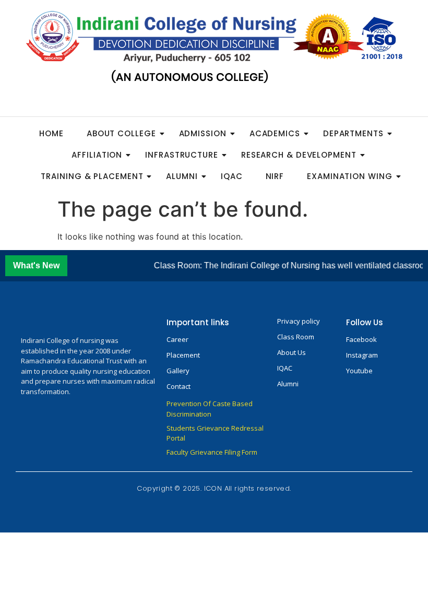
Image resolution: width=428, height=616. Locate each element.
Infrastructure (181, 154)
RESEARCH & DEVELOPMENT (298, 154)
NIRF (275, 176)
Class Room (295, 336)
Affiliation (97, 154)
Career (177, 339)
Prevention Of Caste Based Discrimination (210, 409)
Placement (183, 355)
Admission (203, 133)
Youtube (359, 370)
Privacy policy (298, 321)
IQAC (232, 176)
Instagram (362, 355)
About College (121, 133)
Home (51, 133)
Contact (179, 386)
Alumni (181, 176)
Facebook (361, 339)
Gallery (178, 370)
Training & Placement (92, 176)
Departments (353, 133)
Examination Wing (349, 176)
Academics (274, 133)
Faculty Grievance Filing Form (212, 452)
